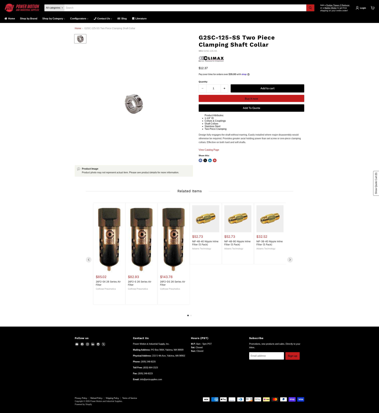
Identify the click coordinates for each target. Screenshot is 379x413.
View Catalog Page (209, 150)
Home (78, 28)
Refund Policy (96, 398)
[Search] (310, 7)
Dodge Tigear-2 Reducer (338, 5)
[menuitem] (9, 19)
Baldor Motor (331, 8)
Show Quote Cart (376, 183)
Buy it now (251, 98)
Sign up (292, 356)
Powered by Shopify (83, 404)
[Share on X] (205, 160)
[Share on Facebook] (200, 160)
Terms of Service (129, 398)
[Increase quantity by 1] (224, 88)
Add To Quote (251, 108)
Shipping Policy (112, 398)
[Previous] (88, 260)
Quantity (203, 81)
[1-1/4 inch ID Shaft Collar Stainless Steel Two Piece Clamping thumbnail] (80, 38)
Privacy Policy (81, 398)
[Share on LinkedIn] (210, 160)
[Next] (290, 260)
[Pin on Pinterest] (214, 160)
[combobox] (185, 7)
